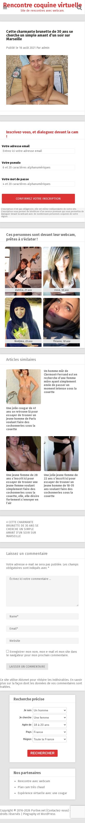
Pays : (29, 732)
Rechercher (42, 753)
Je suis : (28, 710)
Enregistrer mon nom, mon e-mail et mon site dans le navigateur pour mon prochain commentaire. (41, 653)
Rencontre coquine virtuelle (42, 5)
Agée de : (27, 724)
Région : (28, 739)
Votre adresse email (15, 146)
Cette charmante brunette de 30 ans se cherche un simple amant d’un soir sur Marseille (22, 529)
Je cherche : (26, 717)
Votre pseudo (11, 163)
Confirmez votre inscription (38, 198)
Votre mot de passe (15, 179)
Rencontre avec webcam (34, 781)
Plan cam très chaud (31, 787)
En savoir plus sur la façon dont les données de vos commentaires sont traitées (41, 683)
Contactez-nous (57, 810)
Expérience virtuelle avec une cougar (42, 793)
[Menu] (5, 7)
